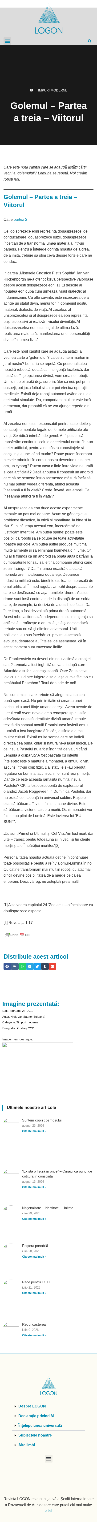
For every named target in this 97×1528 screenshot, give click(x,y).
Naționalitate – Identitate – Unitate (47, 1208)
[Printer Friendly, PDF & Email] (18, 935)
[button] (7, 41)
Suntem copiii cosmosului (41, 1120)
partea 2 (20, 219)
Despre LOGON (32, 1406)
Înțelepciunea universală (40, 1426)
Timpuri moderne (51, 90)
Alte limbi (26, 1445)
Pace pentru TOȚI (36, 1282)
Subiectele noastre (35, 1435)
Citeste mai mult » (34, 1131)
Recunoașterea (34, 1324)
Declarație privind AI (36, 1416)
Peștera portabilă (35, 1246)
